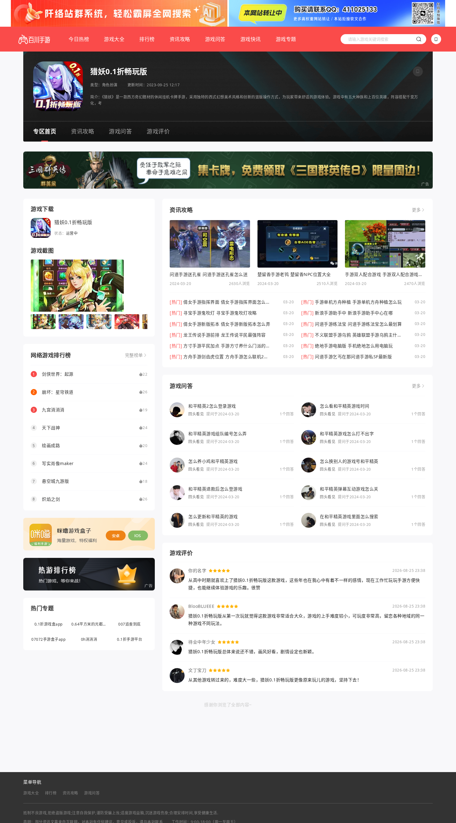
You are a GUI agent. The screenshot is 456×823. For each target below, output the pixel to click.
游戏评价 (158, 131)
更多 (416, 210)
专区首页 (44, 131)
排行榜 (147, 39)
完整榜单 (134, 355)
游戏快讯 (250, 39)
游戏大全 (114, 39)
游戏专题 (286, 39)
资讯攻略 (180, 39)
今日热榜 (79, 39)
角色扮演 (110, 85)
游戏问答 (215, 39)
